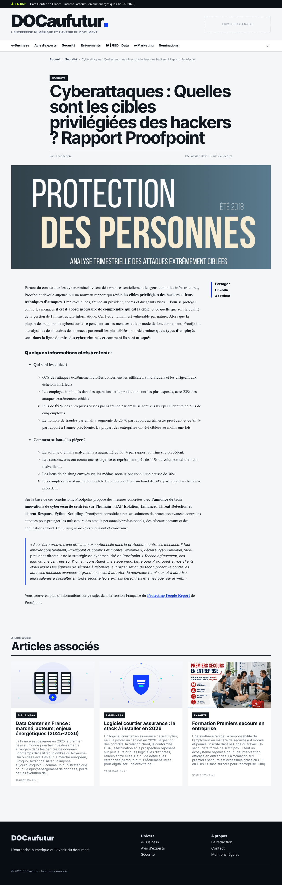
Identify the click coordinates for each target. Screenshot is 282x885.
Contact (218, 848)
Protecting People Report (168, 595)
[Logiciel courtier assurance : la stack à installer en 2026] (141, 685)
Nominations (168, 45)
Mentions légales (225, 854)
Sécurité (69, 45)
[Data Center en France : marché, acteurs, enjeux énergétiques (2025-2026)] (52, 685)
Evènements (91, 45)
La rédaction (221, 842)
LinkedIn (221, 290)
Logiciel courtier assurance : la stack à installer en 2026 (139, 725)
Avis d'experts (45, 45)
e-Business (20, 45)
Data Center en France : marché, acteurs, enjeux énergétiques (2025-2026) (82, 4)
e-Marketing (144, 45)
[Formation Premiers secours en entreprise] (229, 685)
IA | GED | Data (117, 45)
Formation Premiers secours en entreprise (228, 725)
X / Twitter (222, 295)
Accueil (55, 59)
